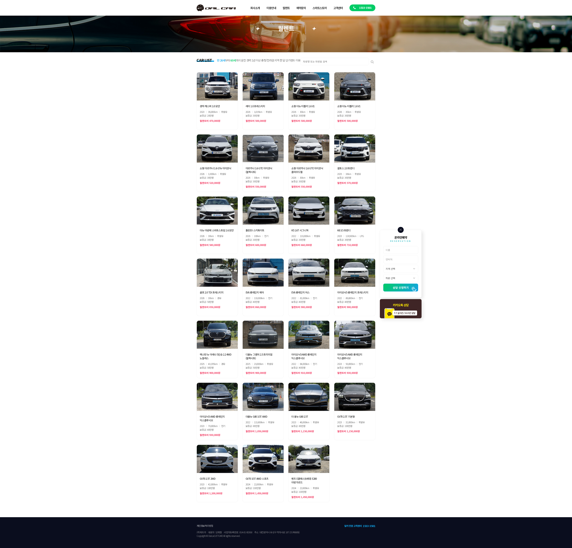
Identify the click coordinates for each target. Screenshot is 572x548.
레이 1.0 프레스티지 (255, 106)
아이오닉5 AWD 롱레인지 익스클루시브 (303, 356)
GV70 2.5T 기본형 (346, 416)
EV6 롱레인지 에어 (255, 292)
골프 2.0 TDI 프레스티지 (211, 292)
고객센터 (338, 8)
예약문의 (301, 8)
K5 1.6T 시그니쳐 (299, 230)
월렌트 (286, 8)
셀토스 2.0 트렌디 (346, 168)
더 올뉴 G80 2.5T (299, 416)
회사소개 (255, 8)
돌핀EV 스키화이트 (255, 230)
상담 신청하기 (401, 287)
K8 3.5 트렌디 (343, 230)
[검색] (372, 61)
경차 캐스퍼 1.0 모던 (210, 106)
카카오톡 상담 (401, 305)
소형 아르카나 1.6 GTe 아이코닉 (215, 168)
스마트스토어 (320, 8)
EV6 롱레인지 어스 (300, 292)
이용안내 (271, 8)
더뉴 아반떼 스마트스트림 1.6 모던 (217, 230)
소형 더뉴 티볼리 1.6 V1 (302, 106)
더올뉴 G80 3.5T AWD (256, 416)
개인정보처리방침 (205, 525)
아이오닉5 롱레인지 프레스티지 (352, 292)
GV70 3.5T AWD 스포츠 (257, 478)
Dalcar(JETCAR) (215, 536)
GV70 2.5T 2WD (207, 478)
